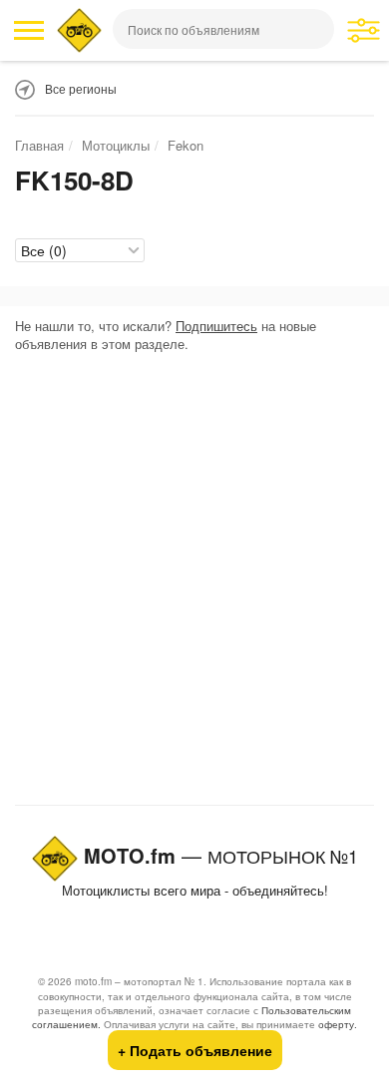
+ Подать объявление (195, 1050)
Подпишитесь (216, 325)
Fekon (185, 145)
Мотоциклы (116, 145)
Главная (39, 145)
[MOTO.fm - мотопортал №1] (79, 30)
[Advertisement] (194, 583)
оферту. (337, 1024)
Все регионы (81, 88)
